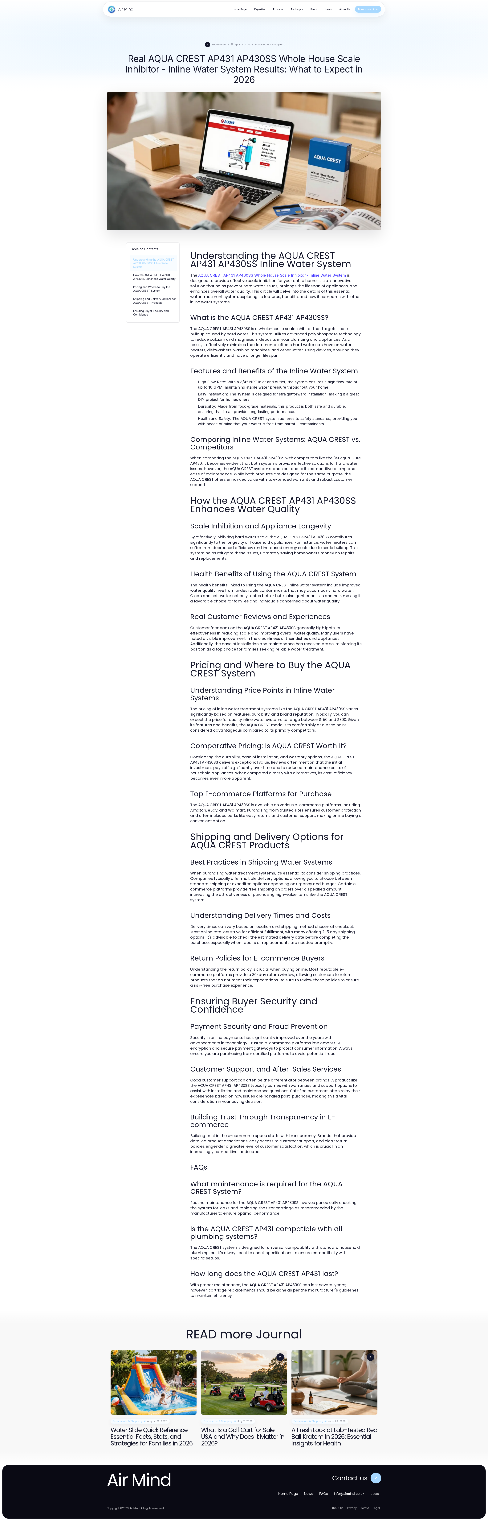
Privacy (352, 1508)
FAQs (323, 1493)
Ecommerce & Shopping (269, 44)
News (308, 1493)
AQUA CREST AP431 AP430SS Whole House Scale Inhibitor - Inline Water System (272, 275)
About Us (337, 1508)
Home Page (288, 1493)
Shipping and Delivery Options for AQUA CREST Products (154, 300)
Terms (364, 1508)
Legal (376, 1508)
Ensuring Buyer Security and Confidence (151, 312)
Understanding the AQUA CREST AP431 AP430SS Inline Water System (153, 263)
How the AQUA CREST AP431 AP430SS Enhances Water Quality (154, 276)
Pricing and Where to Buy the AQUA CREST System (151, 288)
